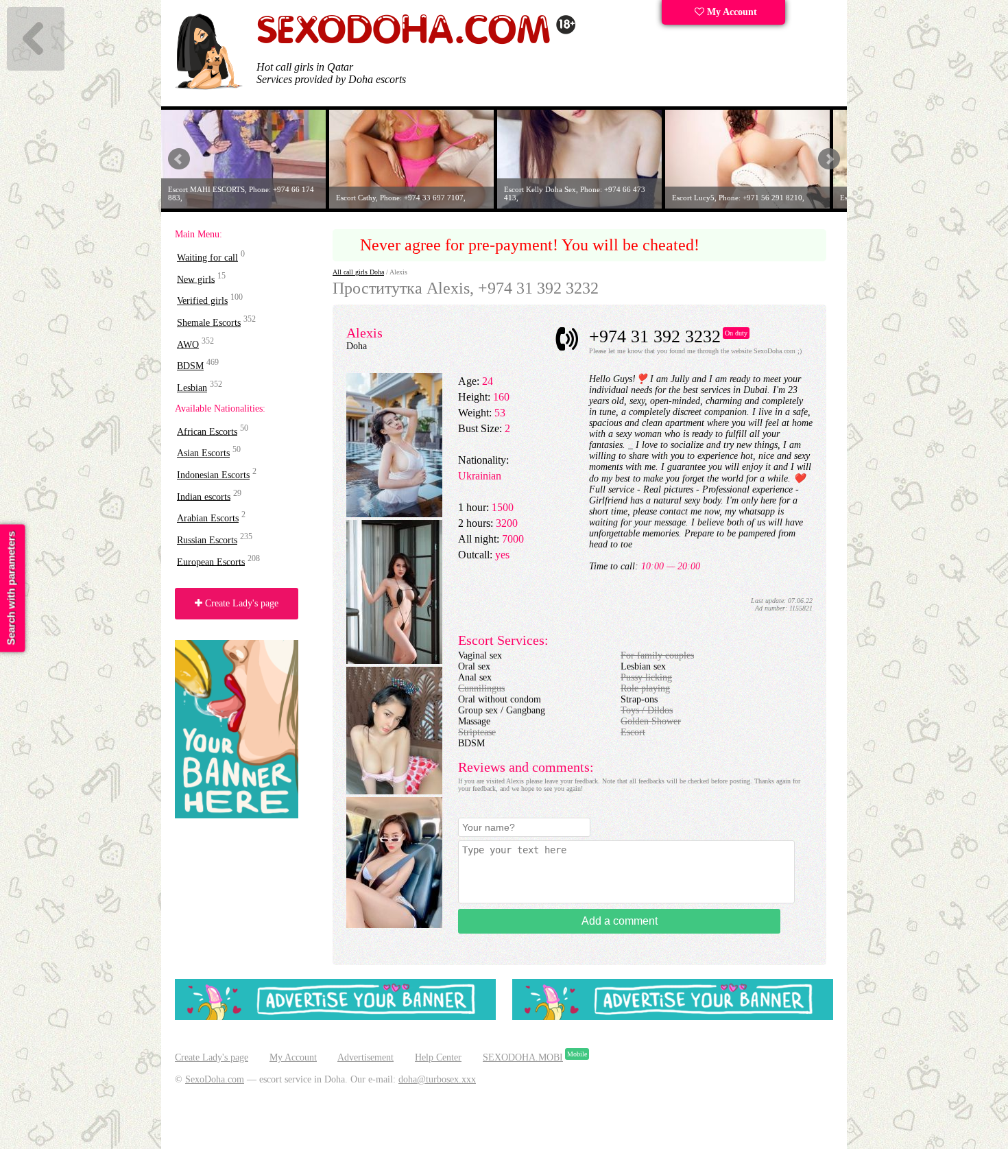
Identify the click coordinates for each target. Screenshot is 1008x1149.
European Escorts (211, 561)
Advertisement (365, 1057)
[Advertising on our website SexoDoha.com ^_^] (335, 1017)
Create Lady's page (240, 603)
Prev (179, 159)
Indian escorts (203, 496)
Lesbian (192, 388)
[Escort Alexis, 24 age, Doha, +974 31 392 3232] (394, 514)
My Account (730, 12)
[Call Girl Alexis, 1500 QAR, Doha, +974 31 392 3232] (394, 661)
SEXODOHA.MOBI (523, 1057)
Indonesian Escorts (213, 475)
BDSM (190, 366)
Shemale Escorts (209, 323)
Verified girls (202, 301)
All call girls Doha (358, 272)
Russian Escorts (207, 540)
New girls (196, 279)
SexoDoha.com (214, 1079)
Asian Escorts (203, 453)
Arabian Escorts (208, 518)
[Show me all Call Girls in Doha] (416, 41)
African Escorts (207, 431)
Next (829, 159)
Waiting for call (207, 257)
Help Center (438, 1057)
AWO (188, 344)
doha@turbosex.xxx (437, 1079)
